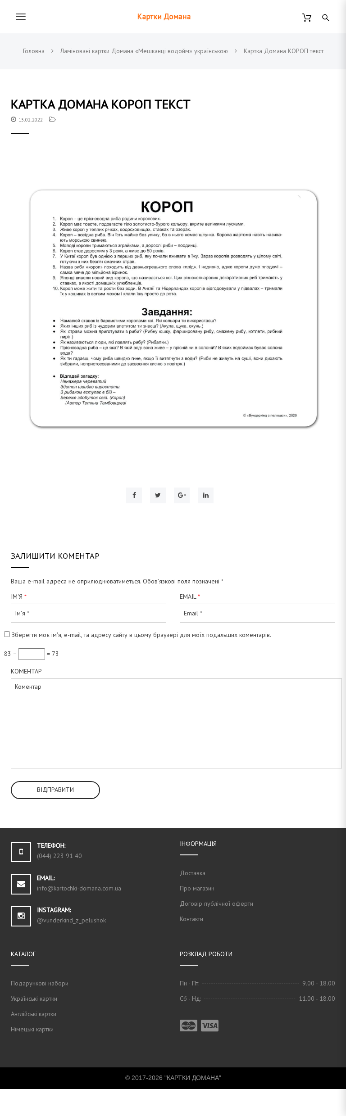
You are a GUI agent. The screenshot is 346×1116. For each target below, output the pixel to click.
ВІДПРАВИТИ (55, 790)
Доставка (192, 873)
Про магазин (197, 888)
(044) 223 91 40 (59, 856)
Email (190, 596)
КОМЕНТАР (26, 671)
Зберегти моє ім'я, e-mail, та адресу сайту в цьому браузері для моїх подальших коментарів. (141, 635)
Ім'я (19, 596)
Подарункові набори (39, 983)
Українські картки (34, 998)
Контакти (191, 919)
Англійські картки (33, 1014)
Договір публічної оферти (216, 903)
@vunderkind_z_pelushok (71, 920)
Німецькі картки (32, 1029)
